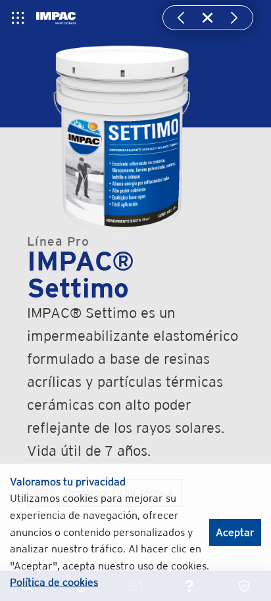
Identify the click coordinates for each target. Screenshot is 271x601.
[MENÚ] (18, 18)
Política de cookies (54, 582)
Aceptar (235, 532)
